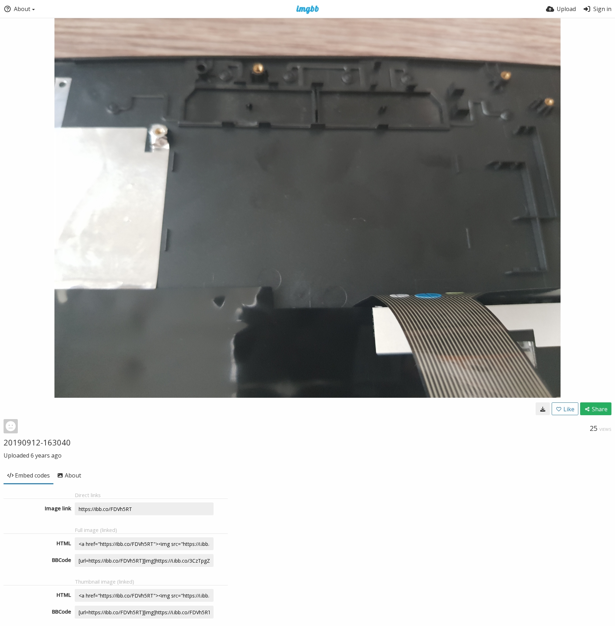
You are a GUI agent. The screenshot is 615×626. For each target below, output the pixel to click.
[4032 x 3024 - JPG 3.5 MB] (543, 408)
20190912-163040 (37, 442)
